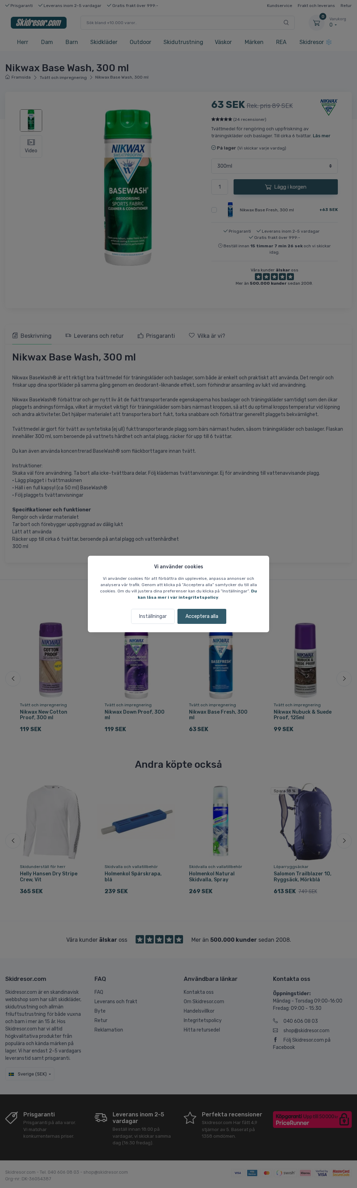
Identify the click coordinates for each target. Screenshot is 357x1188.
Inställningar (153, 616)
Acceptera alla (201, 616)
